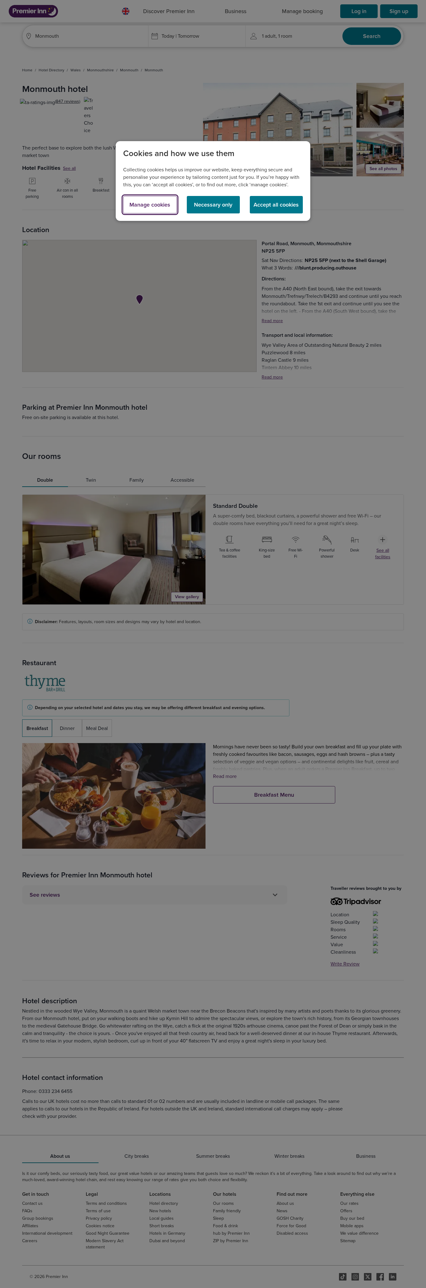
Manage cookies (149, 204)
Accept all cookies (276, 204)
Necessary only (213, 204)
